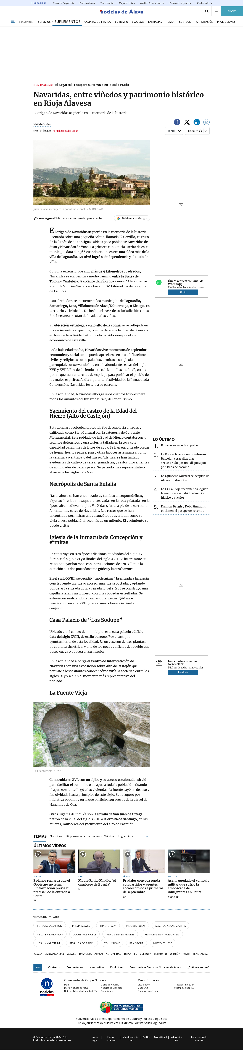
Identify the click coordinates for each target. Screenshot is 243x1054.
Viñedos (109, 835)
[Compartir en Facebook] (177, 123)
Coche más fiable (84, 934)
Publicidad (116, 967)
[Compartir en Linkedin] (197, 123)
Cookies (146, 1037)
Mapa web (143, 987)
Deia (66, 984)
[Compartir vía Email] (206, 123)
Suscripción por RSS (184, 987)
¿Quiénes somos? (198, 967)
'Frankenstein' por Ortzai (161, 934)
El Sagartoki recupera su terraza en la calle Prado (92, 85)
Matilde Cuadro (42, 124)
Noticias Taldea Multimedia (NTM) (81, 991)
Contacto (54, 967)
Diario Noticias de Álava (76, 987)
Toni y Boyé (112, 943)
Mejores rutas (136, 925)
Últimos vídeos (49, 845)
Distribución (144, 984)
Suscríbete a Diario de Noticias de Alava (155, 967)
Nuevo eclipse (162, 943)
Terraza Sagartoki (49, 925)
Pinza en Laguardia (50, 934)
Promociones (75, 967)
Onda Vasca (107, 991)
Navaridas (56, 835)
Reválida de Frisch (81, 943)
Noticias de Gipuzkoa (111, 987)
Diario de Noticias (110, 984)
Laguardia (124, 835)
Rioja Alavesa (74, 835)
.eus (38, 967)
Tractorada (108, 925)
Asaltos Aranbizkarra (170, 925)
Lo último (164, 439)
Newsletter (96, 967)
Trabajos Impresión (184, 984)
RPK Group (136, 943)
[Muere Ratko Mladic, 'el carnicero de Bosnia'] (99, 861)
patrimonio (93, 835)
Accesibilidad (160, 1037)
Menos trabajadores (120, 934)
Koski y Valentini (48, 943)
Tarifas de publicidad (148, 991)
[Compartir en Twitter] (187, 123)
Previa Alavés (81, 925)
